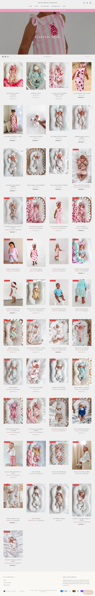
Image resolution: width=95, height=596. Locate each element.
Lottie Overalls (82, 226)
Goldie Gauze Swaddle (59, 471)
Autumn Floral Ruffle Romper (13, 186)
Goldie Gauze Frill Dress (82, 471)
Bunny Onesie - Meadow (81, 387)
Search (5, 580)
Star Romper (13, 387)
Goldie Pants (36, 471)
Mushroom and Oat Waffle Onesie (13, 227)
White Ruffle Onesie (36, 136)
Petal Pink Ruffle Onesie (82, 185)
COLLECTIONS (45, 6)
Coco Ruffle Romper (36, 387)
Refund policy (7, 585)
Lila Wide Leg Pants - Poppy (13, 136)
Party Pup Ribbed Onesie (59, 348)
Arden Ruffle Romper (82, 348)
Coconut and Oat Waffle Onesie (13, 560)
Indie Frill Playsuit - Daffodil (13, 94)
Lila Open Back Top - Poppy (81, 93)
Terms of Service (7, 582)
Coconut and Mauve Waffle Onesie (82, 519)
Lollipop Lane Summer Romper (36, 429)
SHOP (36, 6)
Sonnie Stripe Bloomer (82, 269)
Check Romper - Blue (13, 518)
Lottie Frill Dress (36, 269)
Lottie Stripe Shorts (59, 269)
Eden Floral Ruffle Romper (36, 185)
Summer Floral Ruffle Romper (82, 137)
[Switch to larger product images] (3, 57)
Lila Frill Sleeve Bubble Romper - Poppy (59, 94)
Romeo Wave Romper (58, 387)
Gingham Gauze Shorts (59, 308)
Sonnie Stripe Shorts (13, 269)
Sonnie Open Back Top (13, 308)
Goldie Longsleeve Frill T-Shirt (13, 472)
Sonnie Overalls (13, 348)
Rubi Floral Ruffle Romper (59, 185)
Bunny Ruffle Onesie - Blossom (13, 429)
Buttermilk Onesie (59, 518)
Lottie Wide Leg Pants (36, 226)
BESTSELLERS (56, 6)
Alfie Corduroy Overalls (82, 429)
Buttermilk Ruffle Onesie (59, 136)
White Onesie (36, 518)
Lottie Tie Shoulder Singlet (59, 226)
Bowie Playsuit (36, 93)
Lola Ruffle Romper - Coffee (36, 348)
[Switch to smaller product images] (5, 57)
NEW (30, 6)
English (22, 591)
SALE (64, 6)
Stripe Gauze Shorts (81, 308)
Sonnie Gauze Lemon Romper (36, 308)
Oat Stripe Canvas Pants (59, 429)
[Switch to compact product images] (8, 57)
